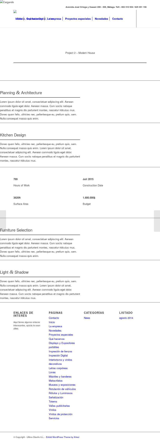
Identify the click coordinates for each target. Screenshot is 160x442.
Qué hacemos (57, 339)
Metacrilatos (56, 380)
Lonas (52, 372)
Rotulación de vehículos (62, 389)
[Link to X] (15, 36)
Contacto (54, 318)
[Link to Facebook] (20, 36)
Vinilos (52, 410)
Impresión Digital (58, 355)
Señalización (56, 397)
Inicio (52, 322)
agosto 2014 (126, 318)
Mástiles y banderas (60, 376)
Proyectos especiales (61, 334)
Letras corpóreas (58, 368)
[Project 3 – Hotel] (157, 221)
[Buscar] (128, 18)
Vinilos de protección (60, 414)
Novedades (55, 330)
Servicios (54, 418)
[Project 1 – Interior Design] (3, 221)
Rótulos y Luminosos (61, 393)
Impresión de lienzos (60, 351)
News (87, 318)
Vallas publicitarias (59, 406)
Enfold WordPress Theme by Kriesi (62, 436)
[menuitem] (18, 18)
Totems (53, 401)
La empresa (55, 326)
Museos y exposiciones (62, 384)
